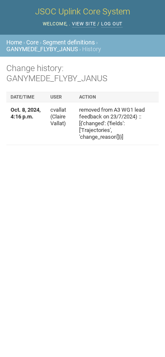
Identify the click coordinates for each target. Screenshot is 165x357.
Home (14, 42)
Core (32, 42)
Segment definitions (69, 42)
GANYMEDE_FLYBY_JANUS (42, 49)
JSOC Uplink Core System (82, 11)
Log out (112, 24)
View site (84, 24)
